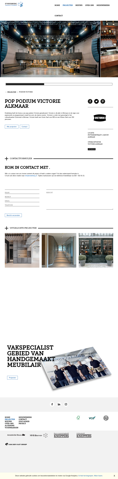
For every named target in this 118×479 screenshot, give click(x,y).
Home (57, 5)
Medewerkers (103, 5)
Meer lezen (98, 476)
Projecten (68, 5)
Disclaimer (24, 421)
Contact (59, 16)
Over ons (89, 5)
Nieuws (78, 5)
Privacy (22, 423)
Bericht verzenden (13, 215)
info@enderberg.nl (31, 176)
